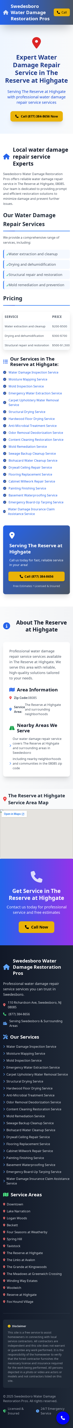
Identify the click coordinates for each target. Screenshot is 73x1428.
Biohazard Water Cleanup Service (33, 460)
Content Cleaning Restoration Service (36, 439)
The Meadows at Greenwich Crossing (34, 1274)
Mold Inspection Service (26, 386)
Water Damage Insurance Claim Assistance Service (31, 511)
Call (64, 12)
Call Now (39, 927)
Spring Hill (14, 1239)
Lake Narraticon (18, 1211)
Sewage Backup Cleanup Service (32, 453)
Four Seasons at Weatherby (27, 1232)
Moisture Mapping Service (28, 379)
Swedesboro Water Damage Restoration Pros (30, 12)
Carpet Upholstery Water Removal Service (34, 402)
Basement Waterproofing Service (33, 495)
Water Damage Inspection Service (33, 372)
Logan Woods (17, 1218)
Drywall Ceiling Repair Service (30, 467)
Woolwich (14, 1288)
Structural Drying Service (27, 412)
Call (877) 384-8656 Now (39, 116)
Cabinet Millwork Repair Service (32, 481)
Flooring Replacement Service (30, 474)
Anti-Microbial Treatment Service (33, 426)
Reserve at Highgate (22, 1295)
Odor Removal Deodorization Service (36, 433)
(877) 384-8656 (19, 1014)
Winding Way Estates (22, 1281)
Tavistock (13, 1246)
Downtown (15, 1204)
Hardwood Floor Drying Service (32, 419)
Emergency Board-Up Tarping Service (36, 502)
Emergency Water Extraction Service (35, 393)
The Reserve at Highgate (25, 1253)
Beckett (12, 1225)
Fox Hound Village (20, 1301)
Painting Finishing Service (27, 488)
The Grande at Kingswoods (27, 1267)
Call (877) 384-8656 (39, 576)
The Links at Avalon (21, 1260)
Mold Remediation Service (28, 446)
